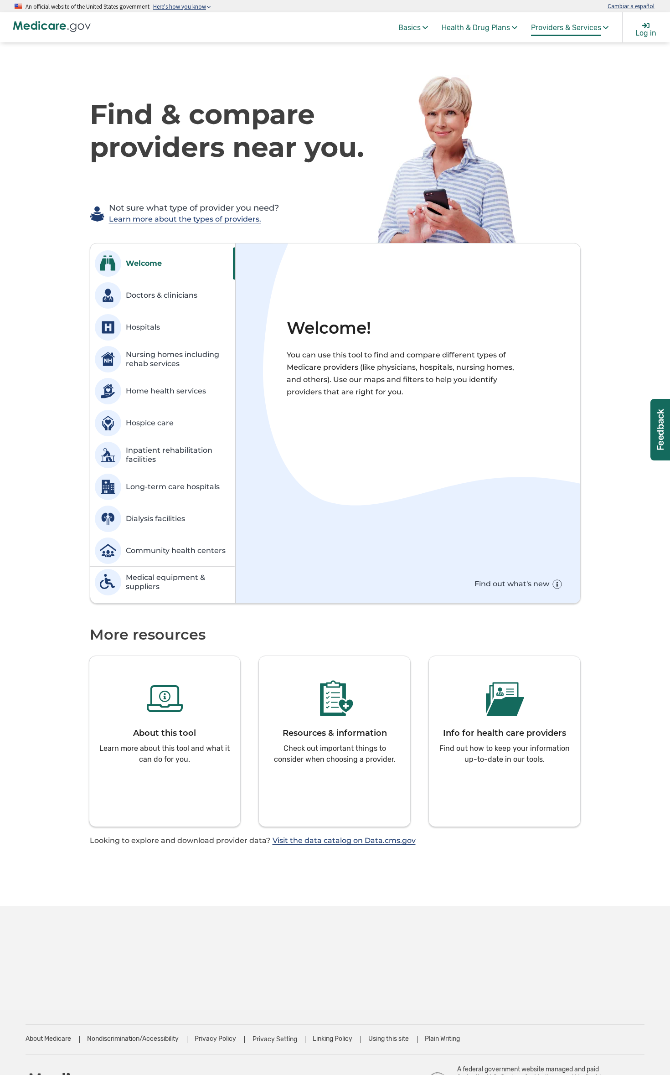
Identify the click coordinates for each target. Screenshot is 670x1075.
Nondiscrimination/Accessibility (133, 1039)
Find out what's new (511, 583)
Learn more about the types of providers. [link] (185, 219)
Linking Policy (332, 1039)
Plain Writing (442, 1039)
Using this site (388, 1039)
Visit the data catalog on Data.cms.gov (344, 840)
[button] (165, 741)
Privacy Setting (275, 1039)
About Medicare (48, 1039)
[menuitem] (413, 27)
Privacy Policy (215, 1039)
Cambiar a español (631, 6)
